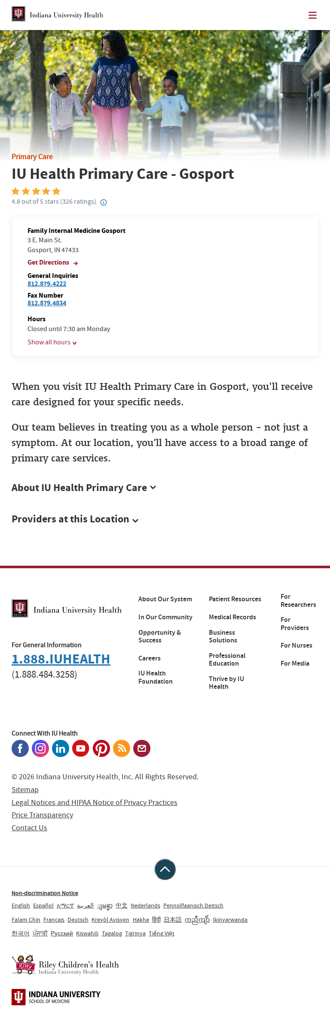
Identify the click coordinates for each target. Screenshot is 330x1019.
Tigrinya (135, 933)
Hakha (141, 919)
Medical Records (232, 617)
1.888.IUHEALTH (61, 659)
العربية (85, 905)
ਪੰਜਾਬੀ (40, 933)
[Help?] (103, 203)
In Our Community (165, 617)
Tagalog (112, 933)
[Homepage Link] (57, 15)
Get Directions (49, 262)
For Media (295, 663)
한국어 (21, 933)
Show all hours (49, 342)
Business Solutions (223, 637)
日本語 (173, 919)
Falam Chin (26, 919)
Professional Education (227, 660)
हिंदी (156, 919)
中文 (122, 905)
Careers (149, 658)
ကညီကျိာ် (197, 919)
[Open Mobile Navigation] (312, 15)
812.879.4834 (47, 303)
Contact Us (29, 828)
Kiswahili (87, 933)
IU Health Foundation (155, 677)
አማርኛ (65, 905)
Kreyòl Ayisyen (110, 919)
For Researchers (298, 601)
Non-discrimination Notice (45, 893)
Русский (62, 933)
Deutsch (78, 919)
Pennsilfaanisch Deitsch (193, 905)
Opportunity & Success (159, 637)
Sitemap (25, 790)
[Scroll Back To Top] (165, 869)
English (21, 905)
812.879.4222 (47, 283)
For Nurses (296, 645)
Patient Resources (235, 599)
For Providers (295, 624)
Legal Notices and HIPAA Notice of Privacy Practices (94, 803)
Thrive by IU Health (226, 683)
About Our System (165, 599)
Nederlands (145, 905)
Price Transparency (42, 815)
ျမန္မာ (105, 905)
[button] (165, 519)
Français (53, 919)
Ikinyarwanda (230, 919)
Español (43, 905)
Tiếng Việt (161, 933)
